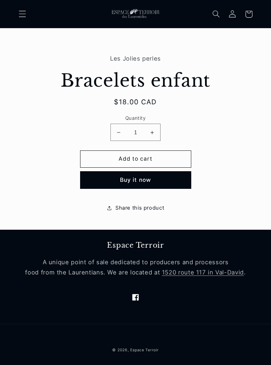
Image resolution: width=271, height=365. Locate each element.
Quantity (135, 118)
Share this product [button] (139, 208)
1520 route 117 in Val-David (203, 272)
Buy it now (135, 180)
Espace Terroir (144, 350)
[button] (22, 14)
